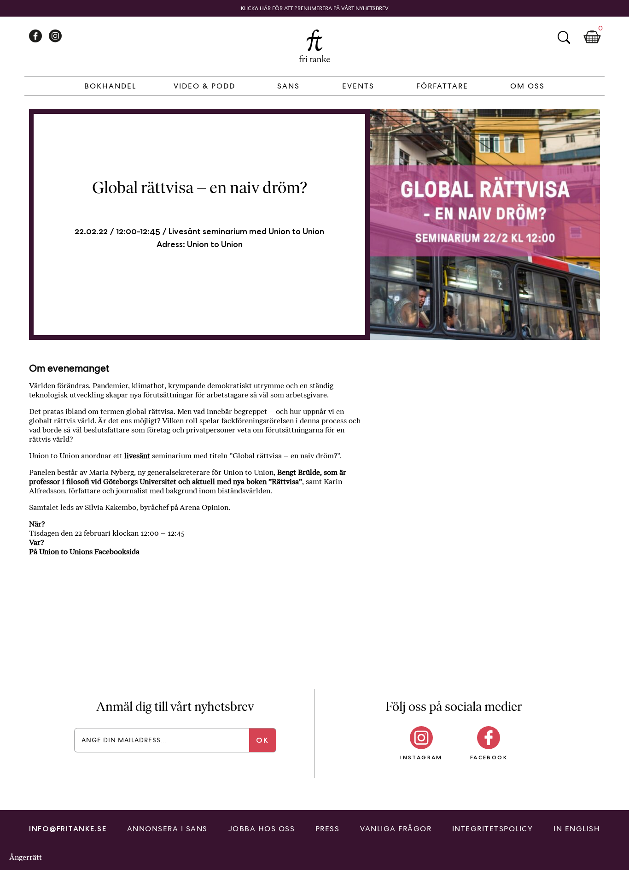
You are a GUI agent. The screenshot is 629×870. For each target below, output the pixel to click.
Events (358, 86)
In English (576, 829)
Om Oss (527, 86)
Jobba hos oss (261, 829)
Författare (442, 86)
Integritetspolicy (492, 829)
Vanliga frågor (395, 829)
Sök (563, 37)
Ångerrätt (25, 857)
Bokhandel (110, 86)
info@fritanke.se (67, 828)
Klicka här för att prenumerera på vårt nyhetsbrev (315, 8)
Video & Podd (204, 86)
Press (327, 829)
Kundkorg (592, 37)
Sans (288, 86)
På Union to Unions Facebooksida (84, 551)
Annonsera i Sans (167, 829)
